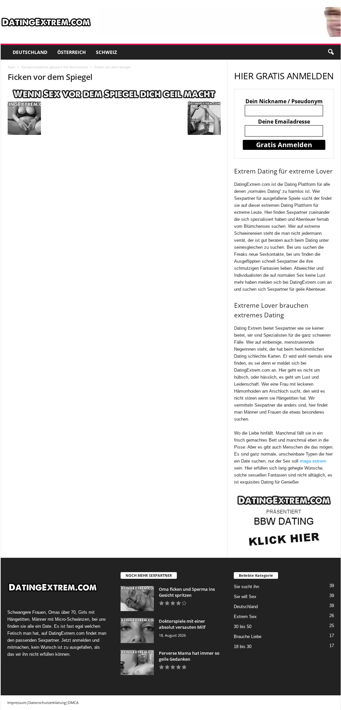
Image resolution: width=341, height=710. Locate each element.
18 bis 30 (242, 646)
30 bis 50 (242, 626)
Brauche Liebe (247, 636)
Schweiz (106, 52)
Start (11, 67)
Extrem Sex (245, 616)
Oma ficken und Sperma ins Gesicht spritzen (187, 592)
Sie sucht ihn (246, 586)
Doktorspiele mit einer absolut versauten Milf (182, 624)
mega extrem (313, 461)
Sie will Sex (245, 596)
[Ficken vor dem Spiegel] (114, 93)
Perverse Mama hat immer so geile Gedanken (189, 656)
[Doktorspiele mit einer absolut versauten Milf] (137, 630)
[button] (330, 52)
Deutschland (30, 52)
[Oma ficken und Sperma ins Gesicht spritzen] (137, 598)
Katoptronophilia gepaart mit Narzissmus (55, 67)
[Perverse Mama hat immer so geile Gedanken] (137, 662)
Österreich (71, 52)
